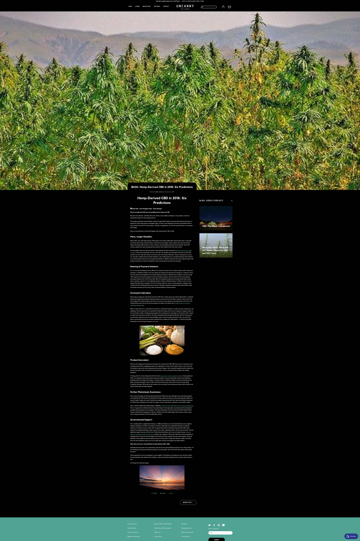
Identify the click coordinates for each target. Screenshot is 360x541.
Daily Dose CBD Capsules (162, 528)
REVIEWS (157, 6)
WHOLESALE (147, 6)
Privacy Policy (132, 524)
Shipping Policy (186, 528)
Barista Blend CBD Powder (163, 524)
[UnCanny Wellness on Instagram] (219, 525)
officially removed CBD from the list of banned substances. (177, 405)
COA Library (185, 536)
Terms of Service (133, 532)
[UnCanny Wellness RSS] (231, 201)
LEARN (137, 6)
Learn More (158, 536)
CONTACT (166, 6)
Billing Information (187, 532)
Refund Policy (132, 528)
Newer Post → (188, 502)
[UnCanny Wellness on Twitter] (209, 525)
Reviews (184, 524)
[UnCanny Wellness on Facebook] (214, 525)
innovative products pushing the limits (171, 376)
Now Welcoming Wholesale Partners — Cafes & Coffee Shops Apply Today (180, 1)
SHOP (130, 6)
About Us (157, 532)
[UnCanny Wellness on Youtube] (223, 525)
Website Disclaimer (134, 536)
